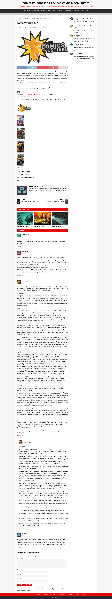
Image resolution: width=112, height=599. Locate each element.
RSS (29, 96)
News (60, 11)
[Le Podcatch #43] (42, 223)
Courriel (19, 574)
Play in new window (26, 94)
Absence (79, 35)
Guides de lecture (39, 11)
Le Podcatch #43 (39, 226)
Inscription (66, 14)
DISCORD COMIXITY (42, 14)
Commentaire (20, 558)
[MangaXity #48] (60, 223)
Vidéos (77, 11)
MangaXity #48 (56, 226)
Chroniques (51, 11)
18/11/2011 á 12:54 (27, 442)
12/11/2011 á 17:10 (25, 236)
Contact (59, 14)
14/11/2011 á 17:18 (25, 253)
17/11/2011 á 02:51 (25, 282)
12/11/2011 (21, 27)
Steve (27, 27)
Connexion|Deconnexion (22, 14)
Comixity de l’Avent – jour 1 (85, 18)
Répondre (20, 246)
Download (35, 94)
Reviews (68, 11)
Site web (19, 578)
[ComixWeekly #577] (25, 223)
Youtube (33, 14)
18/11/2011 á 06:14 (25, 535)
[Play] (18, 92)
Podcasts (27, 11)
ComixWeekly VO (35, 27)
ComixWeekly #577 (22, 226)
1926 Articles (43, 186)
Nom (18, 570)
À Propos (74, 14)
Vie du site (85, 11)
